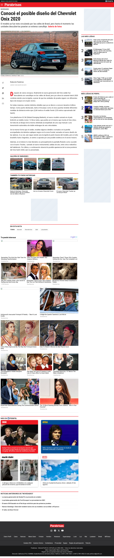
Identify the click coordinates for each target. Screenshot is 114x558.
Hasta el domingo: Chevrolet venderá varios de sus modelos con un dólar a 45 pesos (30, 507)
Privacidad (58, 543)
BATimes (107, 536)
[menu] (2, 4)
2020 (36, 229)
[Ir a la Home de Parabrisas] (13, 5)
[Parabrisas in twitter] (59, 531)
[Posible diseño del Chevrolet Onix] (16, 164)
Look (75, 536)
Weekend (57, 536)
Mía (86, 536)
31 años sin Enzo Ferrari (10, 510)
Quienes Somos (38, 543)
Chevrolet (19, 229)
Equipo (65, 543)
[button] (74, 34)
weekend (59, 458)
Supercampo (67, 536)
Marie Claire (32, 536)
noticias (59, 423)
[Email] (3, 103)
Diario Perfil (7, 536)
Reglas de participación (76, 543)
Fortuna (41, 536)
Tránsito (88, 543)
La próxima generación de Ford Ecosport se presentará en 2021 (23, 500)
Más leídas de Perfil (90, 94)
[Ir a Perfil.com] (109, 1)
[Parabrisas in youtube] (62, 531)
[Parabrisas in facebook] (55, 531)
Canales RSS (28, 543)
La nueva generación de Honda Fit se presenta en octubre (21, 497)
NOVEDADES (5, 9)
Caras (16, 536)
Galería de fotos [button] (55, 26)
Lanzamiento (44, 229)
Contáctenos (49, 543)
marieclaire (19, 458)
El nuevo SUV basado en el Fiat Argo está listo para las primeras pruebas (26, 503)
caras (19, 423)
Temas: (12, 229)
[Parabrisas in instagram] (51, 531)
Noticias (23, 536)
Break (100, 536)
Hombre (48, 536)
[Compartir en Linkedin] (3, 98)
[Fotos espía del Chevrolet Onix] (44, 164)
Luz (80, 536)
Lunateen (92, 536)
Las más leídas (88, 36)
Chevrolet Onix (28, 229)
